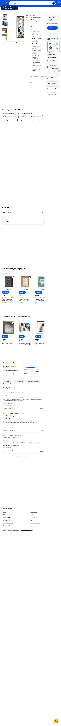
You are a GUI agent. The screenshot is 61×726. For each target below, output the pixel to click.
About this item (7, 207)
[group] (33, 21)
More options (50, 58)
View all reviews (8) (23, 457)
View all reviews (8, 374)
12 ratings (38, 21)
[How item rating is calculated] (18, 370)
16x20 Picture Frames (8, 523)
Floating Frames (34, 525)
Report (41, 408)
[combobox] (32, 3)
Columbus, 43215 (51, 54)
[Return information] (48, 25)
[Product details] (42, 212)
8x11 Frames (33, 520)
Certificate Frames (34, 523)
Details (56, 78)
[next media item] (20, 26)
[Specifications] (42, 217)
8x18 (4, 514)
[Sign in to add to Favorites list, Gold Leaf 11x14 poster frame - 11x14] (20, 21)
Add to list (54, 83)
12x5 (31, 514)
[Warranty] (41, 221)
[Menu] (2, 3)
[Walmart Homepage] (6, 3)
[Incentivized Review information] (12, 405)
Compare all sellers (52, 94)
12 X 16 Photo (33, 517)
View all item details (34, 76)
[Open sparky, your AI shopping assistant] (56, 721)
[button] (19, 27)
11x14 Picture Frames (8, 520)
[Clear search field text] (51, 3)
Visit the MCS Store (30, 15)
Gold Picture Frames (8, 525)
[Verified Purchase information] (18, 392)
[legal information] (55, 19)
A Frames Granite (7, 517)
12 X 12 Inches (33, 512)
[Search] (53, 3)
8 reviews (10, 367)
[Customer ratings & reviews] (42, 362)
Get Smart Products (54, 68)
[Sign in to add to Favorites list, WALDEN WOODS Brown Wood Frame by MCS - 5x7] (13, 323)
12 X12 (4, 512)
